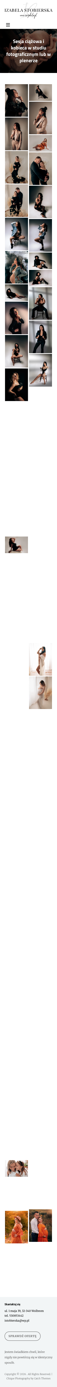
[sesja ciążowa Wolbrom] (16, 167)
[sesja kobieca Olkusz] (40, 406)
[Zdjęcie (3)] (40, 442)
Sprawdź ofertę (23, 1336)
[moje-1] (40, 784)
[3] (40, 659)
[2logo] (16, 1227)
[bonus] (16, 451)
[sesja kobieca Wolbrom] (40, 118)
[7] (40, 909)
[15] (16, 979)
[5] (16, 318)
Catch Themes (42, 1378)
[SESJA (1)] (40, 526)
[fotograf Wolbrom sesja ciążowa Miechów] (16, 637)
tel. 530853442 (14, 1315)
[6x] (16, 1075)
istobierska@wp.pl (17, 1320)
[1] (16, 688)
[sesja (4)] (16, 545)
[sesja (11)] (16, 997)
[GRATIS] (16, 519)
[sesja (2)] (16, 955)
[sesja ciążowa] (40, 168)
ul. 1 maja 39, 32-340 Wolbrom (24, 1311)
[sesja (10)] (40, 992)
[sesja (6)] (16, 562)
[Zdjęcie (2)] (16, 476)
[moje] (40, 1260)
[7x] (40, 1049)
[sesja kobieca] (40, 143)
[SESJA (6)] (16, 662)
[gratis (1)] (40, 809)
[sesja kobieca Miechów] (40, 92)
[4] (16, 234)
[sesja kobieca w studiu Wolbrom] (16, 100)
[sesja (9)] (40, 876)
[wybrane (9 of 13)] (16, 587)
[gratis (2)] (40, 626)
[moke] (16, 1168)
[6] (16, 200)
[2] (40, 337)
